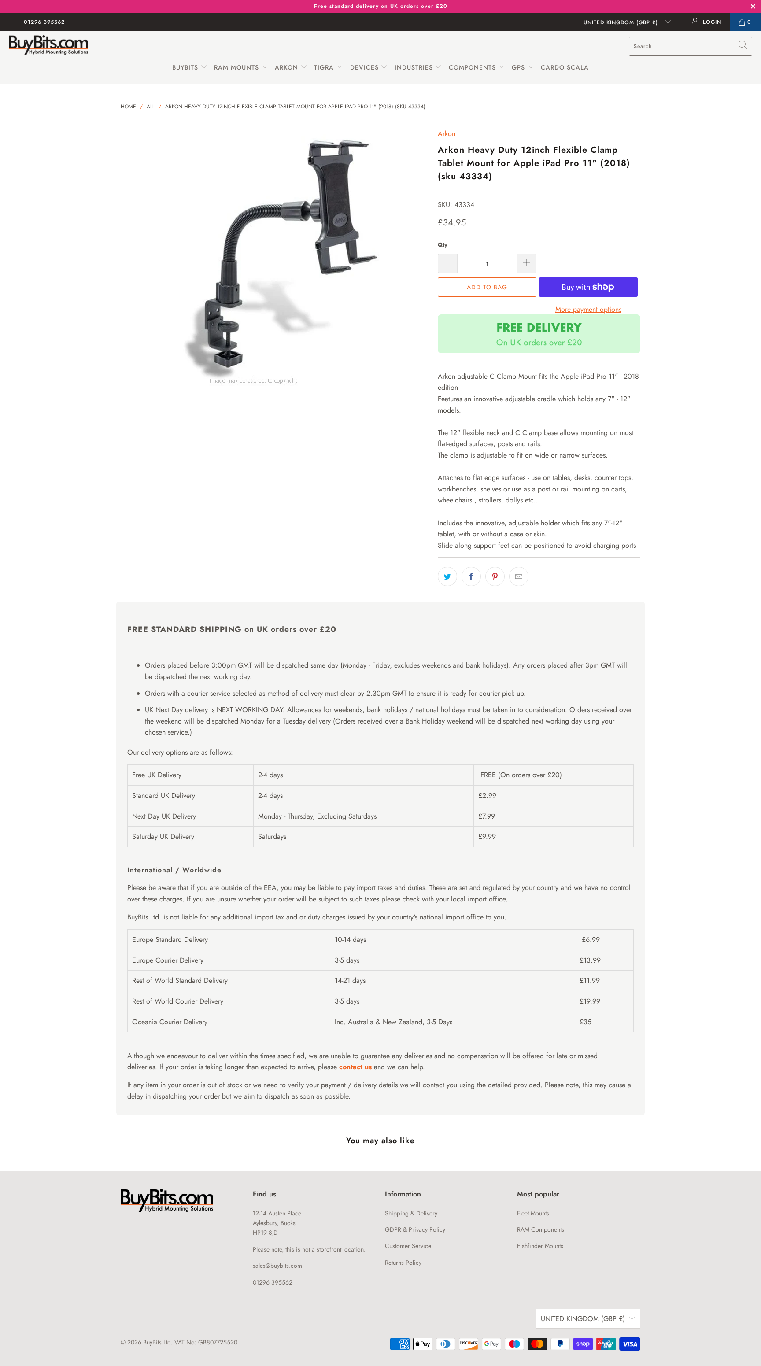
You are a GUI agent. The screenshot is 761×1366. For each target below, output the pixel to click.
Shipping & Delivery (411, 1213)
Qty (442, 244)
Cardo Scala (565, 67)
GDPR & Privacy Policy (415, 1229)
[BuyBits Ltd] (48, 46)
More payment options (588, 309)
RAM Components (540, 1229)
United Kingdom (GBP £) (622, 22)
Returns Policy (403, 1262)
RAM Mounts (236, 67)
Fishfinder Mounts (540, 1245)
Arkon (287, 67)
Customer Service (408, 1245)
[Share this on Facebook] (471, 576)
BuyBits (185, 67)
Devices (364, 67)
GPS (519, 67)
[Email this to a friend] (518, 576)
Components (472, 67)
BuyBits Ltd (157, 1342)
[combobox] (690, 46)
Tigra (324, 67)
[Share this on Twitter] (447, 576)
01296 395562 (44, 22)
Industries (414, 67)
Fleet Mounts (533, 1213)
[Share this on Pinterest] (495, 576)
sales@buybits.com (277, 1265)
